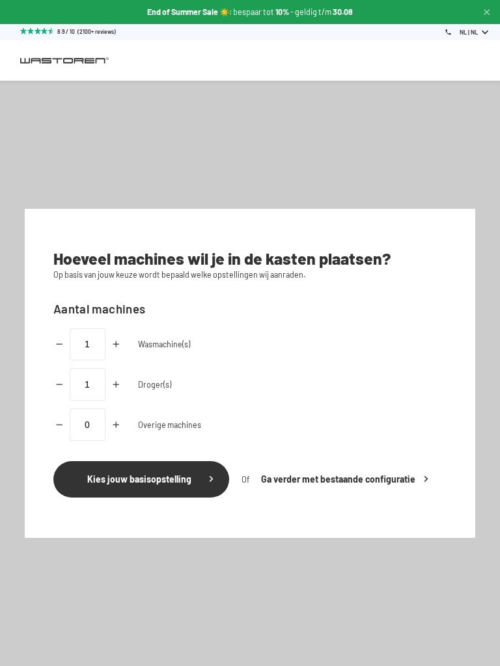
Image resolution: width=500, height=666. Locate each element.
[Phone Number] (448, 32)
